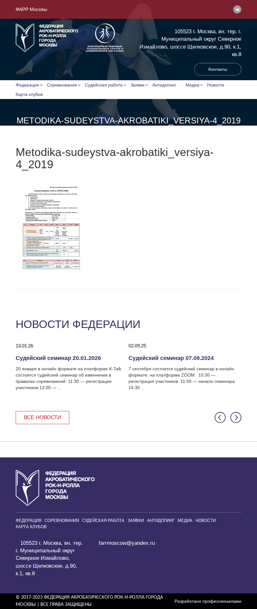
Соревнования (62, 84)
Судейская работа (104, 84)
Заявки (137, 84)
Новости (215, 84)
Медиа (192, 84)
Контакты (217, 69)
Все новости (42, 417)
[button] (220, 417)
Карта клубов (29, 94)
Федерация (27, 84)
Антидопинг (164, 84)
